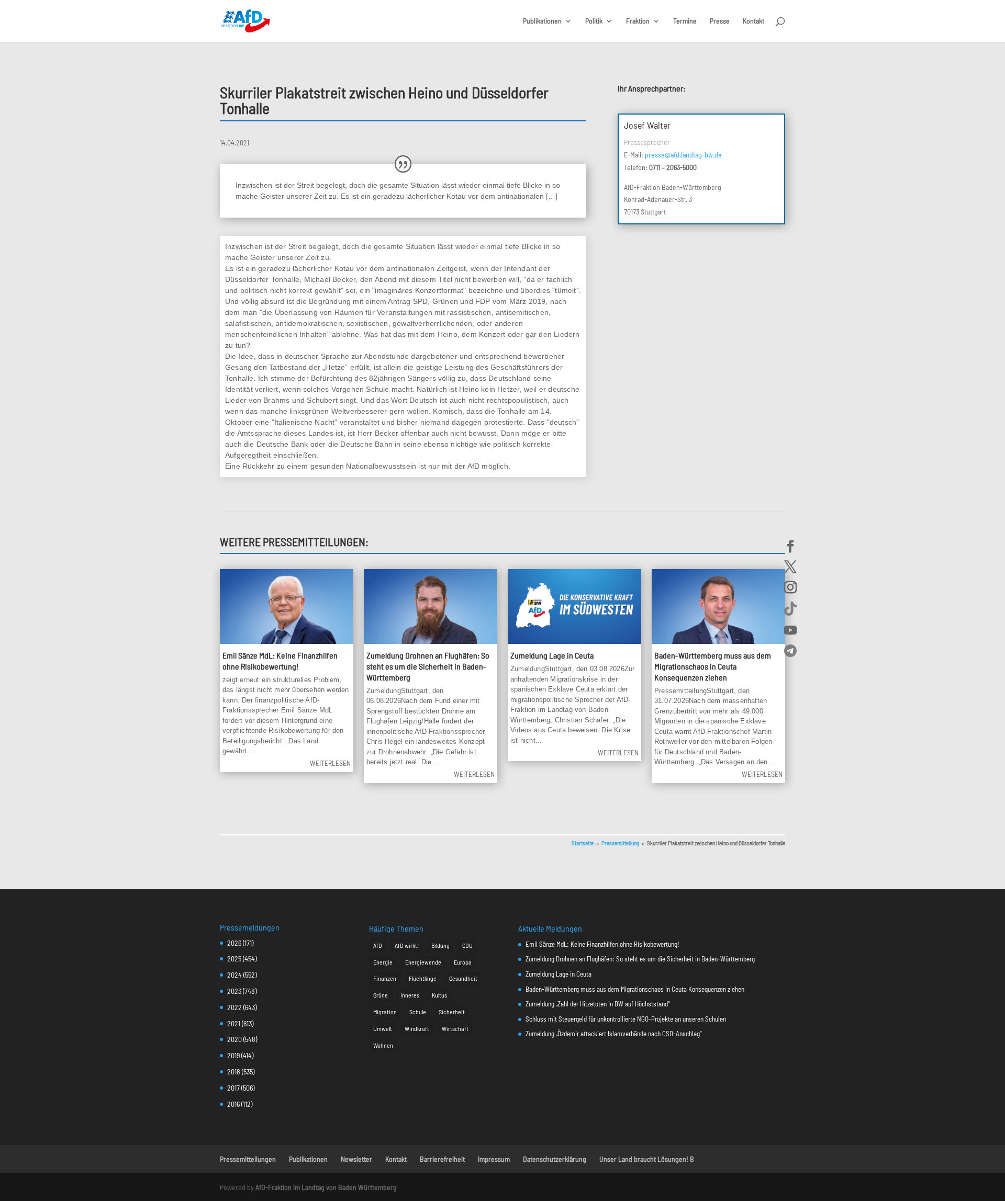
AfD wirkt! (407, 945)
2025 (234, 958)
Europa (463, 962)
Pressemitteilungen (248, 1158)
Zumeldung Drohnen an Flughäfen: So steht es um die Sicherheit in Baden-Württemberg (427, 666)
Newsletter (356, 1158)
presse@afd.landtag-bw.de (683, 154)
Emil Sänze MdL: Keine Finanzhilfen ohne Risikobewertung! (280, 660)
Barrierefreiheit (442, 1158)
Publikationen (542, 21)
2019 (233, 1055)
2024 (234, 974)
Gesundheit (463, 978)
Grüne (380, 995)
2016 (233, 1104)
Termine (685, 21)
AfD (377, 945)
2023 (234, 991)
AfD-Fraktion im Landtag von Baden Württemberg (326, 1187)
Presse (720, 21)
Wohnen (383, 1045)
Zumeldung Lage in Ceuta (552, 655)
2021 (233, 1023)
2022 (234, 1007)
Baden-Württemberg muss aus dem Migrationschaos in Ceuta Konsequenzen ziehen (712, 666)
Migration (385, 1011)
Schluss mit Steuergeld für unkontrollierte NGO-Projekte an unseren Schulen (626, 1019)
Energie (383, 962)
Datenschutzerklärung (554, 1158)
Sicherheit (452, 1011)
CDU (467, 945)
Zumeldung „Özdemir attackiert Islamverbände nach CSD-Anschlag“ (613, 1033)
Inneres (409, 995)
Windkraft (417, 1028)
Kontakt (753, 21)
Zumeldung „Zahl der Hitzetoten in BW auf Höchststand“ (597, 1004)
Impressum (494, 1158)
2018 (233, 1071)
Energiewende (423, 962)
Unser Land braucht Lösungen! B (646, 1158)
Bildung (440, 945)
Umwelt (382, 1028)
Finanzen (384, 978)
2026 (234, 942)
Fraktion (638, 21)
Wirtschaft (455, 1028)
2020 (234, 1039)
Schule (417, 1011)
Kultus (439, 995)
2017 (233, 1087)
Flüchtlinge (423, 978)
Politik (593, 21)
